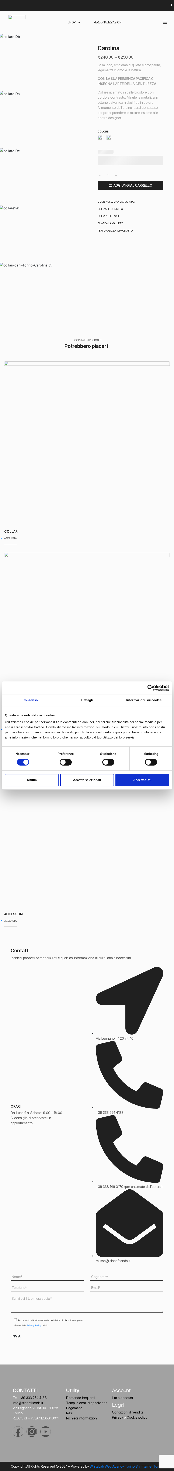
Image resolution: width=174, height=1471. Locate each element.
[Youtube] (45, 1431)
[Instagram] (32, 1431)
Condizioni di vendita (127, 1412)
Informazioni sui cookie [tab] (143, 700)
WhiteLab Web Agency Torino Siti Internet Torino (126, 1466)
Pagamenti (74, 1408)
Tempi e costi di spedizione (86, 1403)
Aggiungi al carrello (133, 185)
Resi (69, 1413)
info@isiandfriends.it (28, 1403)
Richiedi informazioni (81, 1418)
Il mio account (122, 1398)
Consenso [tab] (30, 700)
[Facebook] (18, 1431)
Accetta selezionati (87, 780)
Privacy (117, 1417)
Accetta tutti (142, 780)
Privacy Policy (34, 1325)
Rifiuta (32, 780)
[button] (116, 201)
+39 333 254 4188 (33, 1398)
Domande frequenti (80, 1398)
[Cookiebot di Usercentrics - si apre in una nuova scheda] (150, 688)
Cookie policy (137, 1417)
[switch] (66, 762)
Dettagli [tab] (87, 700)
